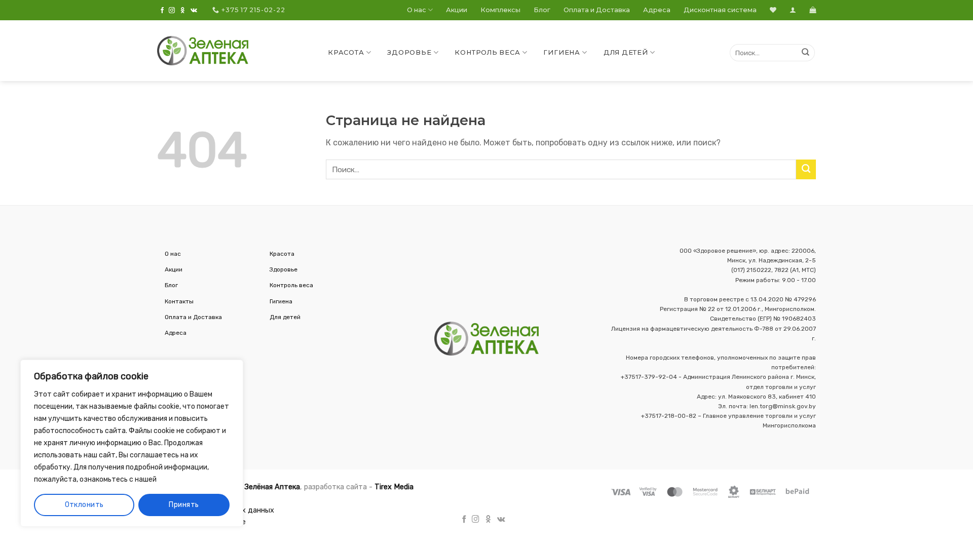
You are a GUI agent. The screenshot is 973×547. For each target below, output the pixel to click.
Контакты (179, 301)
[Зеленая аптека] (202, 50)
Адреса (656, 10)
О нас (416, 10)
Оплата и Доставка (597, 10)
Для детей (626, 52)
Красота (346, 52)
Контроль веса (487, 52)
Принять (184, 504)
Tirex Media (394, 487)
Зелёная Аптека (272, 487)
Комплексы (500, 10)
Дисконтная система (720, 10)
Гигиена (561, 52)
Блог (542, 10)
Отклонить (84, 504)
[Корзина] (812, 10)
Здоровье (409, 52)
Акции (456, 10)
